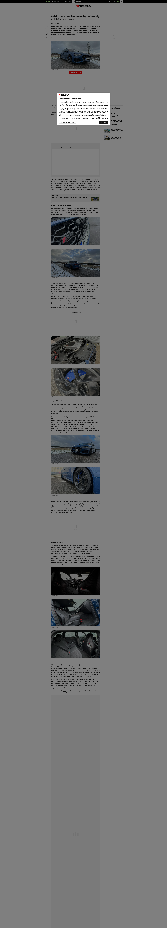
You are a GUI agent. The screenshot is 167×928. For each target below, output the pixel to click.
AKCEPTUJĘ (103, 122)
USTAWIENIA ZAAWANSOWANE (67, 122)
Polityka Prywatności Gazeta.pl (97, 118)
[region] (83, 109)
